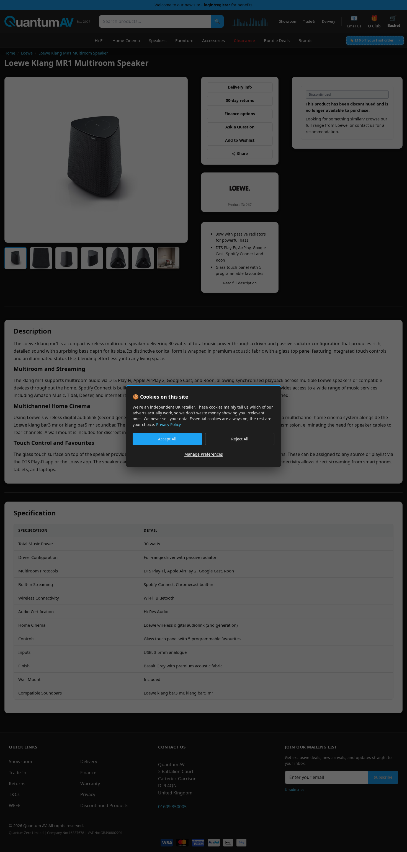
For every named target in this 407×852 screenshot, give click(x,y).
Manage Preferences (203, 454)
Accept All (167, 439)
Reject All (239, 439)
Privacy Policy (168, 424)
